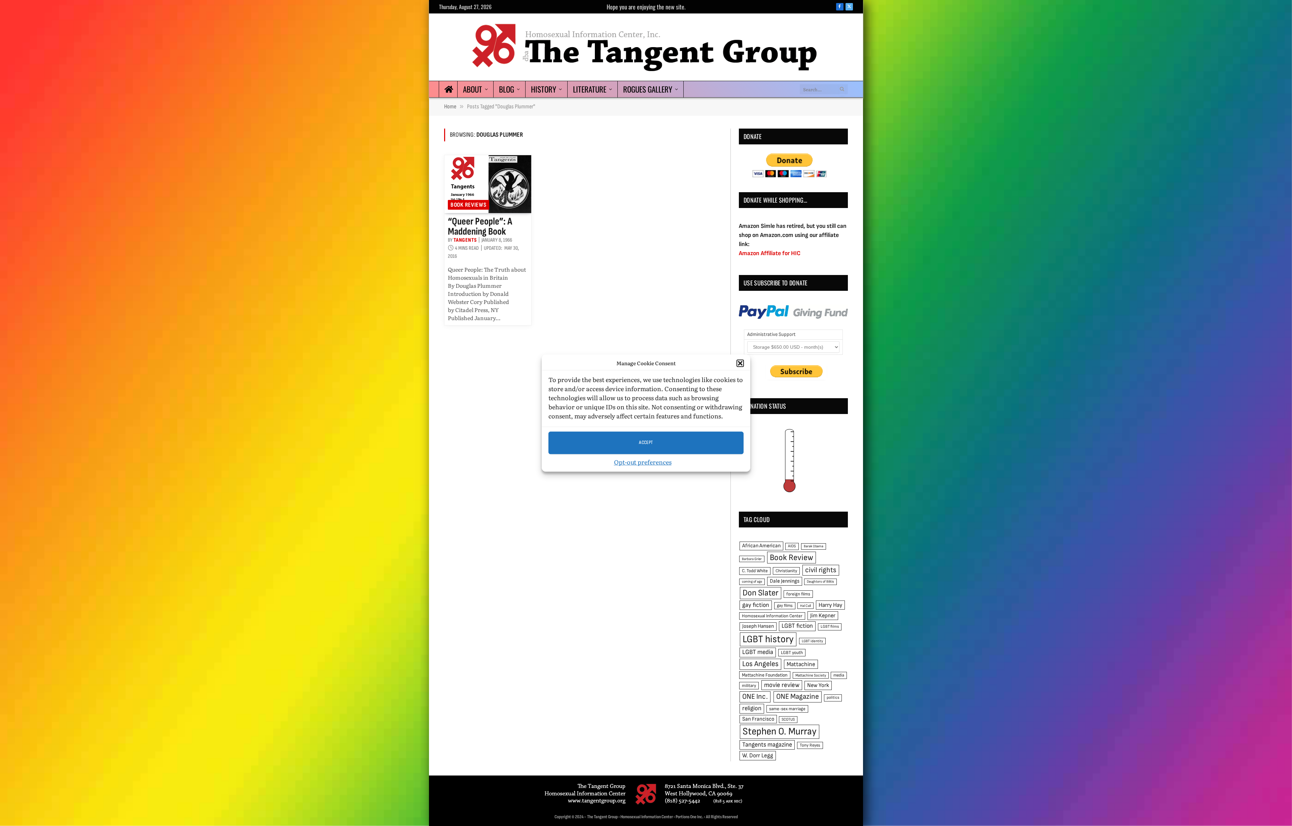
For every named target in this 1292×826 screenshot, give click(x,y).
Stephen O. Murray (780, 731)
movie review (781, 685)
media (838, 675)
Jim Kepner (822, 615)
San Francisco (758, 719)
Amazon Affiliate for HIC (769, 253)
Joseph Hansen (758, 626)
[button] (740, 363)
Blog (506, 89)
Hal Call (805, 606)
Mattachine (801, 664)
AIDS (792, 546)
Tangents (465, 240)
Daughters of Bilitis (820, 581)
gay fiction (755, 605)
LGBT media (757, 652)
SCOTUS (788, 719)
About (472, 89)
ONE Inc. (755, 696)
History (543, 89)
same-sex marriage (787, 709)
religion (751, 708)
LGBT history (768, 639)
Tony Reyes (810, 745)
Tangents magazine (767, 745)
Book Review (791, 557)
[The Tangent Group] (646, 47)
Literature (589, 89)
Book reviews (469, 204)
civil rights (820, 570)
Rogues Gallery (647, 89)
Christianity (786, 571)
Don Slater (761, 593)
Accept (646, 442)
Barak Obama (813, 546)
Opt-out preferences (643, 462)
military (749, 685)
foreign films (798, 594)
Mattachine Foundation (765, 675)
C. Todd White (755, 571)
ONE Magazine (797, 696)
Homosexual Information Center (772, 616)
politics (833, 697)
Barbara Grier (752, 559)
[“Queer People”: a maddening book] (487, 184)
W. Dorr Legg (757, 755)
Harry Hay (830, 605)
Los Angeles (760, 663)
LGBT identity (812, 641)
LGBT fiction (797, 626)
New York (818, 685)
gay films (785, 605)
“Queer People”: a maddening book (480, 226)
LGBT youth (792, 652)
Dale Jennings (784, 581)
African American (761, 546)
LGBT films (830, 626)
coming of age (752, 581)
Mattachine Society (810, 675)
